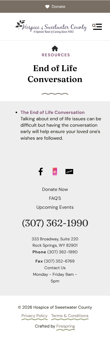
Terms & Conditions (70, 315)
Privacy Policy (34, 315)
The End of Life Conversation (52, 112)
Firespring (65, 326)
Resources (56, 55)
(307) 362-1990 (55, 223)
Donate (58, 6)
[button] (97, 26)
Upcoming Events (54, 207)
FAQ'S (55, 198)
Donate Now (55, 189)
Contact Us (54, 267)
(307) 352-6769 (59, 261)
